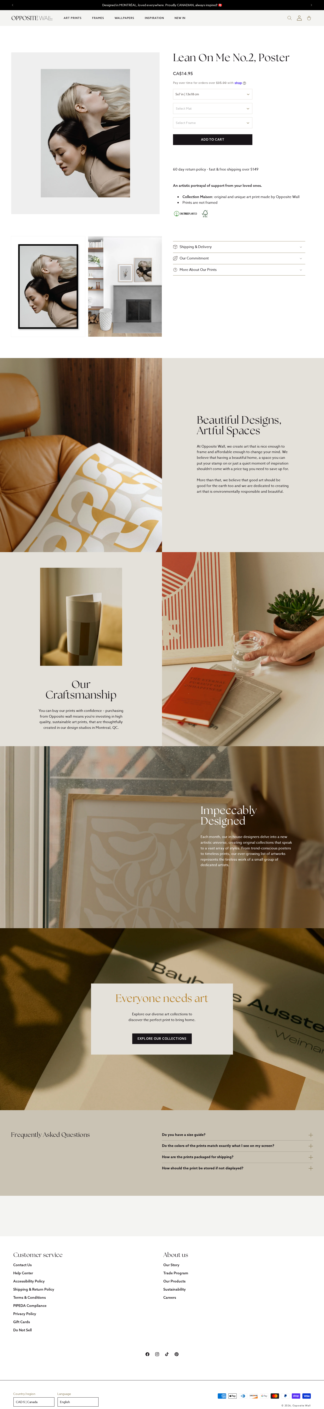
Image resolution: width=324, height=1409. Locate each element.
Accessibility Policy (29, 1281)
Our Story (171, 1265)
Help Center (23, 1273)
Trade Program (175, 1273)
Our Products (174, 1281)
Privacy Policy (24, 1313)
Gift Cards (21, 1322)
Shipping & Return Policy (33, 1289)
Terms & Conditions (29, 1297)
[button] (73, 18)
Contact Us (22, 1265)
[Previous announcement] (12, 5)
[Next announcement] (311, 5)
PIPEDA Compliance (30, 1305)
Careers (169, 1297)
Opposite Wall (301, 1405)
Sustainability (174, 1289)
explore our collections (162, 1039)
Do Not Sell (22, 1330)
